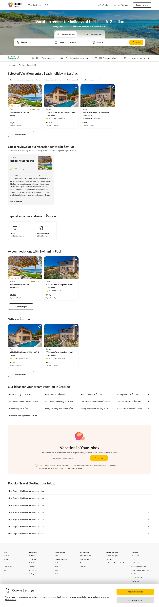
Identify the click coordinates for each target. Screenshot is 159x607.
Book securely (59, 563)
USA (5, 570)
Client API (109, 559)
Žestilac (22, 65)
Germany (7, 556)
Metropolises (33, 574)
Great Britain (8, 567)
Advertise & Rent (85, 556)
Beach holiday (32, 65)
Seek (56, 556)
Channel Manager (112, 556)
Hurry (133, 559)
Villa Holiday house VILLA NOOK (60, 112)
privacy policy (11, 599)
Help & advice (84, 559)
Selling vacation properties (140, 570)
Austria (6, 559)
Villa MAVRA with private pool (95, 112)
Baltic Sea (32, 563)
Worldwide (33, 570)
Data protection (136, 577)
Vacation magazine (61, 559)
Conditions (135, 574)
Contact (57, 574)
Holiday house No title (19, 112)
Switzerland (8, 563)
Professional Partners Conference (117, 563)
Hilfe (56, 567)
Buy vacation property (138, 567)
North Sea (32, 559)
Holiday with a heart (137, 563)
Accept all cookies (135, 591)
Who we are (135, 556)
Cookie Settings (135, 600)
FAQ (56, 570)
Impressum (135, 581)
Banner (82, 563)
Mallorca (32, 556)
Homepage (12, 65)
